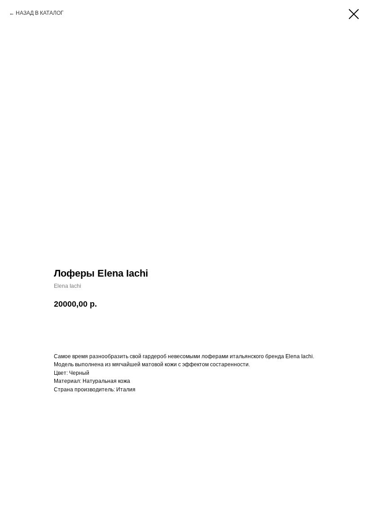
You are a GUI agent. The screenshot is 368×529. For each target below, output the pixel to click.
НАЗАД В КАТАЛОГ (40, 13)
